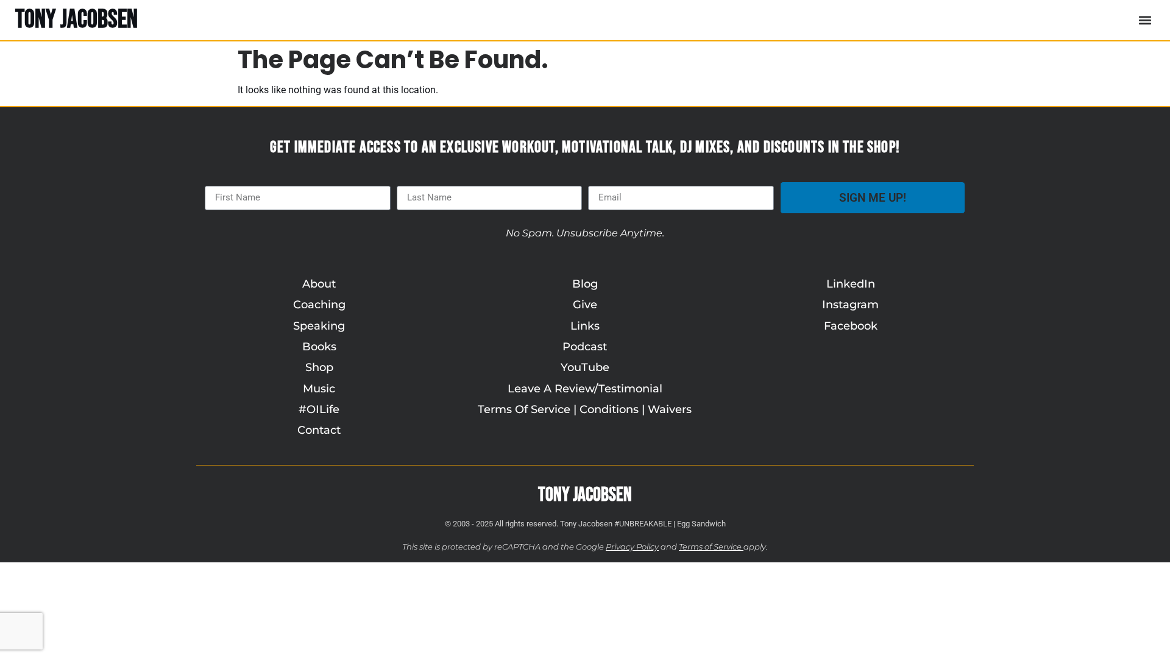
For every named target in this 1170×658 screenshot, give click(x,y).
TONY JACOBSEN (76, 20)
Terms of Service (710, 546)
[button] (1145, 20)
